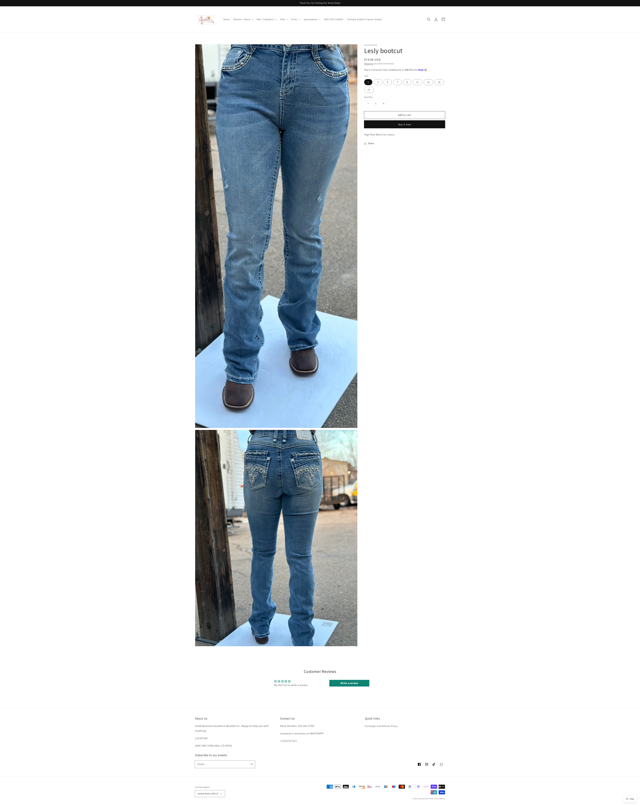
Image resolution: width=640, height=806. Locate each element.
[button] (243, 19)
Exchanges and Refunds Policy (381, 726)
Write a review (349, 683)
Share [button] (371, 143)
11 (417, 82)
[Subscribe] (251, 764)
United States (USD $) (208, 793)
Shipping (368, 63)
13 (428, 82)
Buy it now (404, 124)
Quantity (368, 97)
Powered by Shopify (437, 799)
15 (439, 82)
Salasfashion (423, 799)
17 (369, 89)
